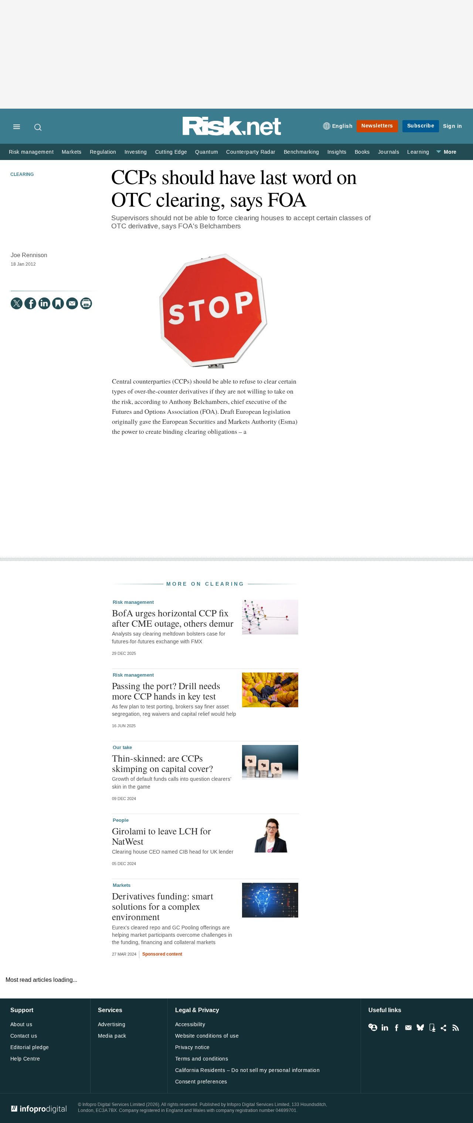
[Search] (38, 127)
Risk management (31, 152)
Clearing (22, 175)
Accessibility (190, 1024)
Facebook (396, 1027)
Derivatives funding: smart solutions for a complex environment (162, 906)
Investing (136, 152)
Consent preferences (201, 1081)
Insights (337, 152)
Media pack (112, 1035)
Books (362, 152)
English (342, 126)
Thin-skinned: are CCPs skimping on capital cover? (162, 763)
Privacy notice (192, 1047)
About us (21, 1024)
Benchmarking (301, 152)
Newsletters (377, 126)
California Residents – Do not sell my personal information (247, 1070)
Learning (418, 152)
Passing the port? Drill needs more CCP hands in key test (166, 690)
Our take (122, 747)
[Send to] (72, 303)
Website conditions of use (207, 1035)
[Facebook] (30, 303)
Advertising (112, 1024)
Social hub (443, 1027)
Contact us (23, 1035)
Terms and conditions (201, 1058)
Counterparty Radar (250, 152)
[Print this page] (86, 303)
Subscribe (421, 126)
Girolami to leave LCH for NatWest (161, 836)
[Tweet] (17, 303)
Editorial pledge (29, 1047)
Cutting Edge (171, 152)
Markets (72, 152)
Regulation (103, 152)
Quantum (206, 152)
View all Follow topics (372, 1027)
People (121, 820)
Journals (388, 152)
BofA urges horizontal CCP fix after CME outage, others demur (173, 618)
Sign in (452, 126)
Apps (432, 1027)
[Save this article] (58, 303)
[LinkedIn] (44, 303)
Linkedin (384, 1027)
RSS (455, 1027)
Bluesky (420, 1027)
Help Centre (25, 1058)
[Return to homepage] (232, 134)
